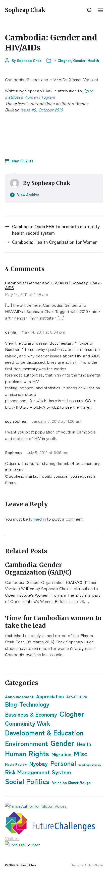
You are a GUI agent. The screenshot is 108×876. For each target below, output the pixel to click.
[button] (89, 10)
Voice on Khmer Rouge (71, 782)
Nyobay (38, 763)
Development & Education (44, 732)
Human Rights (27, 753)
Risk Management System (38, 772)
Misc (80, 753)
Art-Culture (76, 696)
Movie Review (16, 764)
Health (93, 60)
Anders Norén (93, 865)
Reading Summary (89, 765)
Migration (61, 754)
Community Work (27, 723)
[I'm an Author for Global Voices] (54, 806)
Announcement (19, 697)
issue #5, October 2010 (41, 109)
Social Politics (27, 781)
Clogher (64, 60)
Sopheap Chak (25, 10)
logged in (37, 519)
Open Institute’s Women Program (49, 93)
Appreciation (50, 696)
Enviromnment (26, 743)
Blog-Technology (27, 704)
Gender (79, 60)
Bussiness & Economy (31, 714)
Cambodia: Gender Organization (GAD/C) (38, 568)
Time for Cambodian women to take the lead (53, 622)
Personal (63, 763)
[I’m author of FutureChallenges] (54, 823)
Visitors (12, 839)
